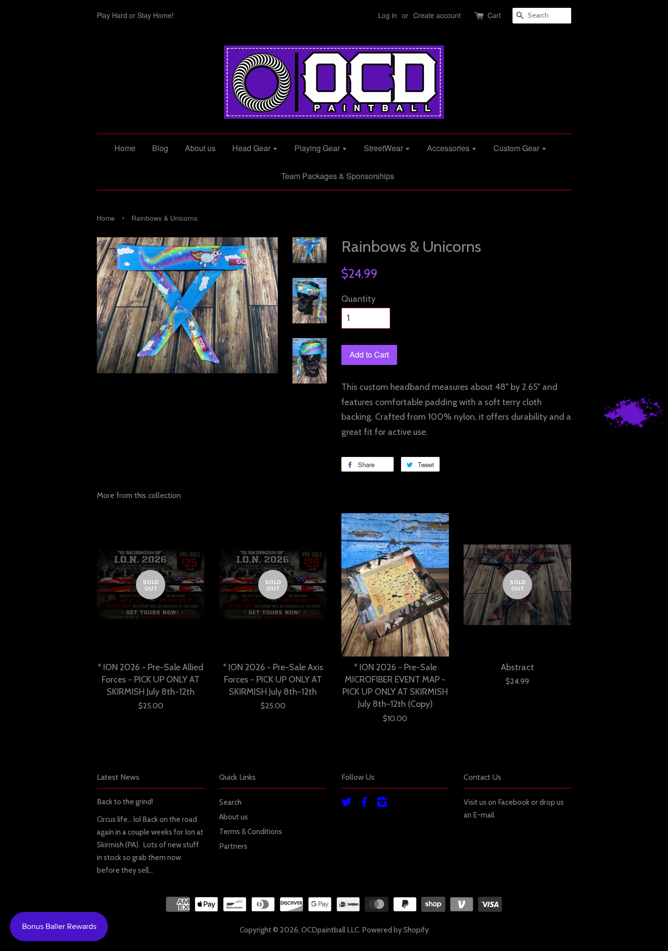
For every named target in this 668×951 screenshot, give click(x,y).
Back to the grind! (125, 801)
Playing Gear (318, 148)
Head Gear (252, 148)
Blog (160, 148)
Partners (233, 846)
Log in (387, 15)
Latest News (118, 777)
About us (200, 148)
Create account (437, 15)
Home (124, 148)
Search (230, 802)
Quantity (358, 299)
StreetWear (384, 148)
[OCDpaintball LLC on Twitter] (346, 803)
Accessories (449, 148)
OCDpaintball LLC (330, 929)
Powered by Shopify (395, 929)
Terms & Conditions (250, 831)
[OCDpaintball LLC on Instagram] (382, 803)
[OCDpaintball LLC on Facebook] (364, 803)
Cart (494, 15)
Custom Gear (517, 148)
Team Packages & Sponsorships (337, 175)
